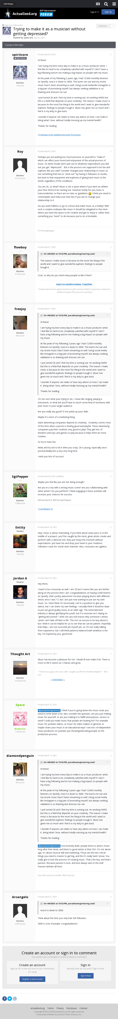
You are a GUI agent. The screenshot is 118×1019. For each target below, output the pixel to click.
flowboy (20, 247)
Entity (20, 527)
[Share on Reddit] (14, 998)
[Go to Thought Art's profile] (20, 668)
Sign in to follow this (13, 25)
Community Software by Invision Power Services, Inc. (59, 1014)
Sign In (93, 12)
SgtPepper (20, 476)
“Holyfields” (57, 679)
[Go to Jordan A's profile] (20, 592)
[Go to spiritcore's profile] (7, 31)
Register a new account (32, 979)
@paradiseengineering (49, 710)
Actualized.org (38, 1008)
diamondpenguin (20, 756)
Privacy (60, 1008)
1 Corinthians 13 (45, 509)
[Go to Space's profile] (20, 719)
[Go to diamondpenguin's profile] (20, 769)
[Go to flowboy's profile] (20, 261)
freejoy (20, 309)
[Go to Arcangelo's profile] (20, 911)
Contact (83, 1008)
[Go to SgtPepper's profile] (20, 490)
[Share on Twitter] (9, 998)
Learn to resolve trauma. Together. (74, 284)
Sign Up (108, 11)
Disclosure (71, 1008)
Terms (50, 1008)
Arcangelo (20, 897)
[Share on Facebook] (4, 998)
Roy (20, 151)
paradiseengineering (79, 253)
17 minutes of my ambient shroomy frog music (59, 134)
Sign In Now (86, 975)
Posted (47, 54)
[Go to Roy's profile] (20, 165)
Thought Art (20, 654)
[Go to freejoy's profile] (20, 323)
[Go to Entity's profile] (20, 541)
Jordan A (20, 578)
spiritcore (28, 37)
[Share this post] (111, 54)
